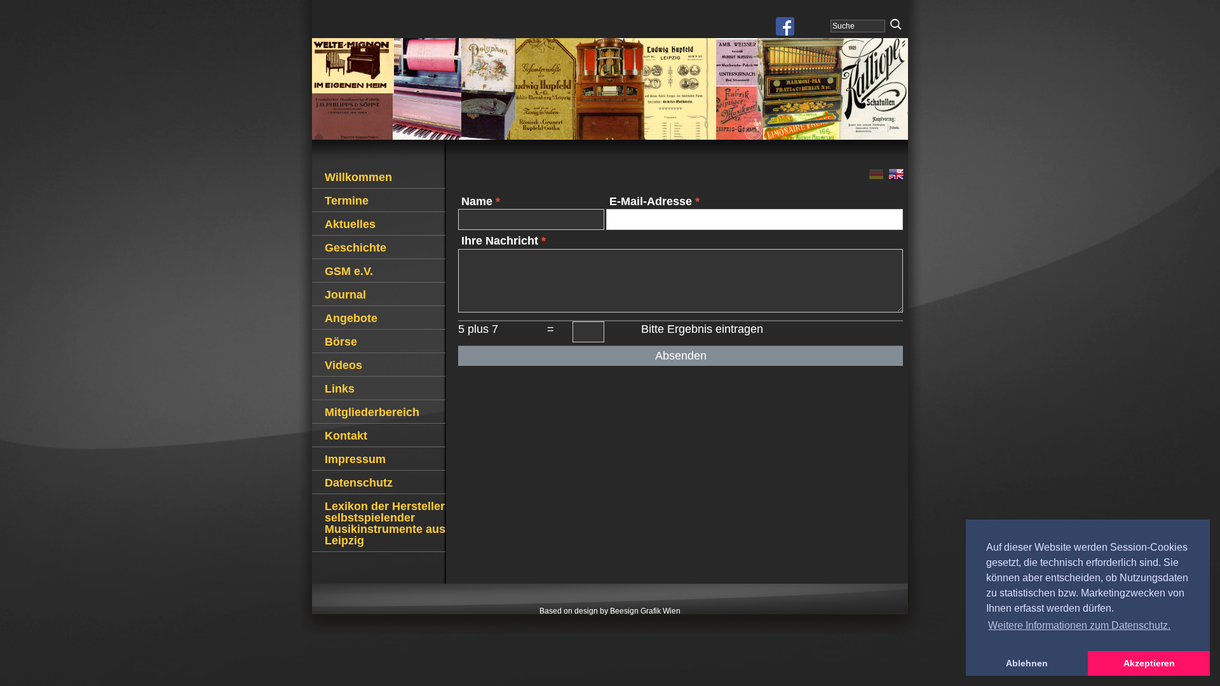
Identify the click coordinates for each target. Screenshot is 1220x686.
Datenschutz (359, 482)
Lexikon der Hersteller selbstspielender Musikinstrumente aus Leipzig (385, 523)
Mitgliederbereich (372, 412)
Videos (343, 365)
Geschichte (355, 247)
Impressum (355, 459)
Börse (341, 341)
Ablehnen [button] (1027, 663)
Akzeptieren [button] (1149, 663)
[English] (896, 176)
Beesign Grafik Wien (645, 611)
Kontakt (346, 435)
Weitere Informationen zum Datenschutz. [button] (1079, 625)
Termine (347, 200)
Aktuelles (350, 224)
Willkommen (358, 177)
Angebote (351, 318)
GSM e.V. (349, 271)
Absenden (681, 355)
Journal (345, 294)
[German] (878, 176)
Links (340, 388)
